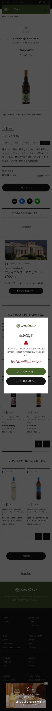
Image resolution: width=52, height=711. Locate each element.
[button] (26, 371)
